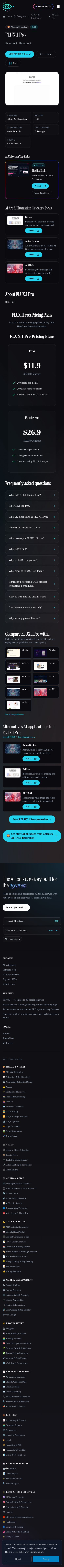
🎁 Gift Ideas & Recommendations (18, 1517)
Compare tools (9, 970)
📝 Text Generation (11, 1266)
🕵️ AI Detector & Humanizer (15, 1227)
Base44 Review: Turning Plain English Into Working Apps (30, 1004)
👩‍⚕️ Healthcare (9, 1522)
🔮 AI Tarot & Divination (14, 1497)
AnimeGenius (32, 241)
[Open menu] (58, 6)
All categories (9, 965)
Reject (18, 1559)
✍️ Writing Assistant (12, 1271)
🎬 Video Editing (10, 1169)
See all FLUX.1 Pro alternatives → (32, 819)
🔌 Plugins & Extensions (14, 1305)
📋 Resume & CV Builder (14, 1450)
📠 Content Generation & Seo (16, 1237)
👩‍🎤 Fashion (8, 1101)
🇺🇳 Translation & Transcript (15, 1208)
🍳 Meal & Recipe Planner (14, 1333)
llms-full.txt (8, 1038)
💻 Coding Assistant (12, 1290)
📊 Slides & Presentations (14, 1455)
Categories (21, 16)
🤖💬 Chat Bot (9, 1468)
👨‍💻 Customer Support (12, 1425)
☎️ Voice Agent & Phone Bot (15, 1213)
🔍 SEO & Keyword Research (16, 1401)
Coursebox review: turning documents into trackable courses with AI (31, 1016)
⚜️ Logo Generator (11, 1126)
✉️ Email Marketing (12, 1391)
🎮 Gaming (8, 1512)
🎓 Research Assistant (12, 1478)
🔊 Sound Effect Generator (14, 1198)
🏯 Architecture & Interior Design (17, 1082)
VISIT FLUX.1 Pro (20, 54)
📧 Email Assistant (11, 1386)
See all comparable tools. (14, 714)
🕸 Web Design (9, 1314)
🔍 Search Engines (11, 1483)
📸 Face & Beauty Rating (14, 1096)
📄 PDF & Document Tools (15, 1256)
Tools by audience (11, 974)
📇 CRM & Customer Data (14, 1382)
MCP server (8, 1043)
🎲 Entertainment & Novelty (15, 1507)
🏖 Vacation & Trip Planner (15, 1358)
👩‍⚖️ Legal (7, 1440)
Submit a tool (9, 984)
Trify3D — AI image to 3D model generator (23, 1000)
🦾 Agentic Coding (11, 1285)
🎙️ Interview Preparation (14, 1435)
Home (9, 16)
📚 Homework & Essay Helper (16, 1246)
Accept (46, 1559)
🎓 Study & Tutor (11, 1536)
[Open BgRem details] (15, 220)
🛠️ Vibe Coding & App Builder (17, 1310)
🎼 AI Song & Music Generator (16, 1183)
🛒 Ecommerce (9, 1430)
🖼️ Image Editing (10, 1111)
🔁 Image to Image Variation (15, 1116)
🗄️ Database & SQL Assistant (16, 1295)
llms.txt (6, 1033)
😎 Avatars (7, 1087)
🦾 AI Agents (8, 1328)
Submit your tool (16, 907)
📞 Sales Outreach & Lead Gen (16, 1396)
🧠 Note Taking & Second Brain (17, 1343)
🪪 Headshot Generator (13, 1106)
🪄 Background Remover (14, 1092)
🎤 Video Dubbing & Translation (17, 1165)
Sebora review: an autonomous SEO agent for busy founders (31, 1009)
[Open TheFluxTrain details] (18, 170)
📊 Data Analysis (10, 1473)
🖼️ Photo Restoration (12, 1131)
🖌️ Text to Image (10, 1136)
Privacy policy (36, 1552)
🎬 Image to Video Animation (16, 1150)
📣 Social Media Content (14, 1406)
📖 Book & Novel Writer (14, 1232)
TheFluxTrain (39, 170)
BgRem (28, 217)
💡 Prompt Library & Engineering (18, 1261)
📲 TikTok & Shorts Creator (15, 1160)
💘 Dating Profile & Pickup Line (17, 1502)
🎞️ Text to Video (10, 1155)
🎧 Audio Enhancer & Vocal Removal (19, 1188)
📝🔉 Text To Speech (12, 1203)
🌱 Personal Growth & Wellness (17, 1348)
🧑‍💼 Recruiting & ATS (12, 1445)
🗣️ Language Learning (13, 1527)
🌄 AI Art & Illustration (13, 1072)
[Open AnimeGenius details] (15, 244)
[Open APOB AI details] (15, 268)
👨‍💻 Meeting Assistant (12, 1338)
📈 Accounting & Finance (14, 1420)
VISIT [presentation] (38, 186)
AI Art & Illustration (36, 16)
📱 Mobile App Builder (13, 1300)
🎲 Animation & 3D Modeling (16, 1077)
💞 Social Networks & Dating (16, 1532)
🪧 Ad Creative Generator (14, 1377)
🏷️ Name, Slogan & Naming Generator (20, 1251)
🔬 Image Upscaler (11, 1121)
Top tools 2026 (10, 979)
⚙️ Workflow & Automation (15, 1363)
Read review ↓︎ (46, 54)
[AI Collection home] (8, 7)
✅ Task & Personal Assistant (15, 1353)
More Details (41, 193)
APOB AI (29, 265)
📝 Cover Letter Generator (14, 1241)
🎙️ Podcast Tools (10, 1193)
